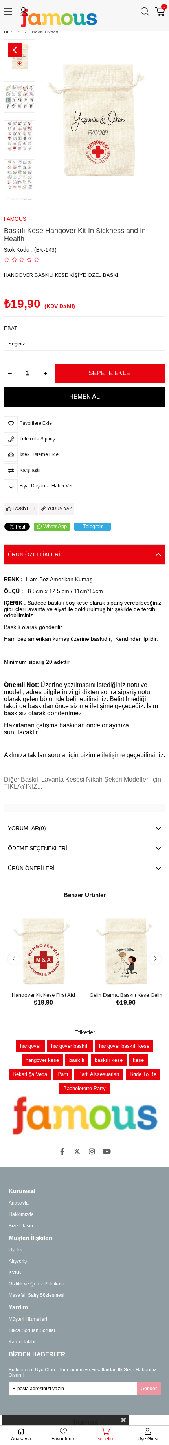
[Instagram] (91, 1151)
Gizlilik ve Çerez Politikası (36, 1284)
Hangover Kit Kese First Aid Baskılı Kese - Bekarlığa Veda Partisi (43, 994)
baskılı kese (109, 1060)
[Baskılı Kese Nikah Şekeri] (26, 31)
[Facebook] (62, 1151)
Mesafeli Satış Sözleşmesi (36, 1295)
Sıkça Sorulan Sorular (32, 1330)
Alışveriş (18, 1261)
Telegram (93, 526)
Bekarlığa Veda (30, 1074)
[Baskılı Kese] (19, 31)
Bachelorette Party (84, 1088)
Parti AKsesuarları (98, 1074)
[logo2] (85, 1116)
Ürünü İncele (52, 975)
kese (138, 1060)
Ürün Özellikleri (34, 554)
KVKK (15, 1272)
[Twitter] (77, 1151)
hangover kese (42, 1060)
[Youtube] (106, 1151)
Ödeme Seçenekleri (37, 848)
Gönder (149, 1388)
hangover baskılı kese (124, 1046)
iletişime (114, 755)
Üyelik (15, 1249)
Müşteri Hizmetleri (28, 1319)
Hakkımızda (21, 1214)
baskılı (76, 1060)
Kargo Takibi (22, 1342)
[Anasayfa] (12, 31)
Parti (62, 1074)
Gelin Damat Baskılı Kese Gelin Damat (126, 994)
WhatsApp (55, 526)
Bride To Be (143, 1074)
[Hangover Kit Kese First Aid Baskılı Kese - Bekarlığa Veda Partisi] (43, 951)
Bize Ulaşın (21, 1226)
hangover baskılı (70, 1046)
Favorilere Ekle (34, 975)
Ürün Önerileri (31, 868)
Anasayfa (19, 1203)
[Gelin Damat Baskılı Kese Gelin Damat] (125, 951)
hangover (30, 1046)
